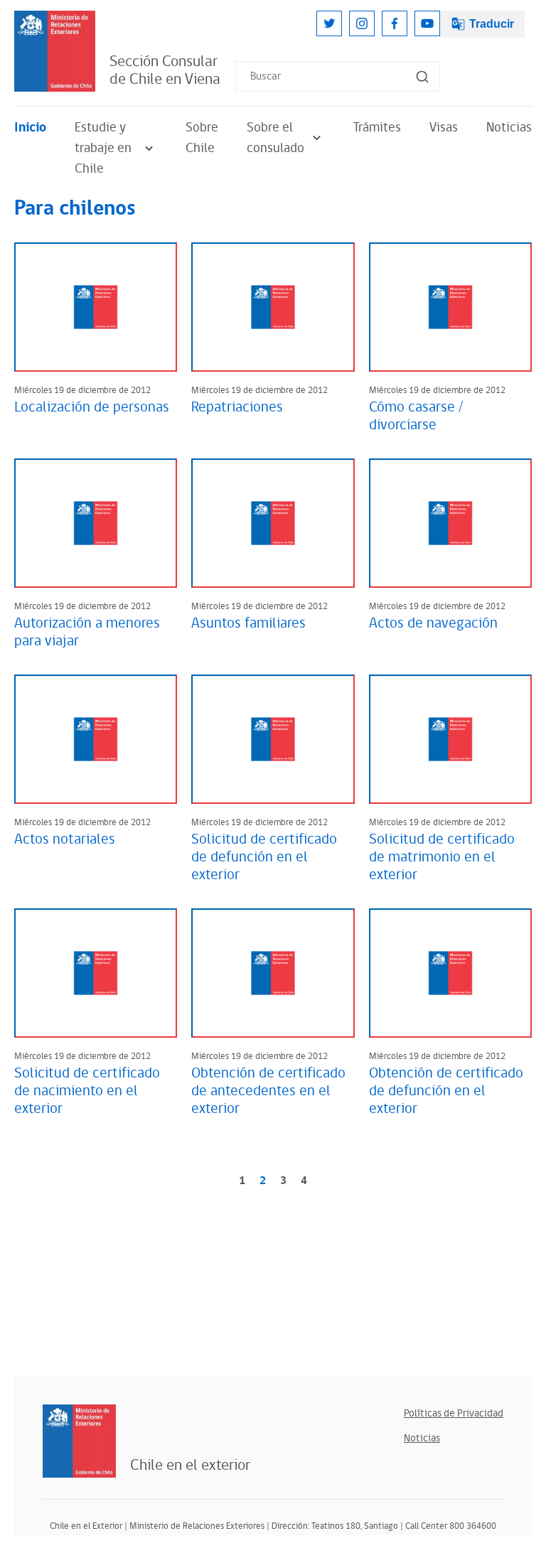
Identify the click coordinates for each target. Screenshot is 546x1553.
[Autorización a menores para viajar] (95, 523)
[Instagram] (362, 23)
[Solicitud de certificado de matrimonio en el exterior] (450, 739)
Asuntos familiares (248, 623)
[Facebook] (394, 23)
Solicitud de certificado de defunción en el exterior (264, 857)
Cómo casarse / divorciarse (416, 416)
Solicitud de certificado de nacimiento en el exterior (87, 1091)
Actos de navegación (433, 623)
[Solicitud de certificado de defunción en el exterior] (272, 739)
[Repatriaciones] (272, 307)
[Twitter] (329, 23)
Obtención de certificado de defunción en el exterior (446, 1091)
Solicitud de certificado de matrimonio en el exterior (442, 857)
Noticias (509, 127)
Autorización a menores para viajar (87, 632)
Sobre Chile (202, 138)
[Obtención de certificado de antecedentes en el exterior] (272, 973)
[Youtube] (427, 23)
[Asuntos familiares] (272, 523)
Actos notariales (64, 839)
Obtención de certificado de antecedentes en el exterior (268, 1091)
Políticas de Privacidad (453, 1413)
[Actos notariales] (95, 739)
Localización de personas (91, 407)
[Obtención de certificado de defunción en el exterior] (450, 973)
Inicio (30, 127)
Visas (443, 127)
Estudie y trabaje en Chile (103, 148)
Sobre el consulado (275, 138)
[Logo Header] (54, 51)
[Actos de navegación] (450, 523)
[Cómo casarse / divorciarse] (450, 307)
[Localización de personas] (95, 307)
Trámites (377, 127)
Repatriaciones (237, 407)
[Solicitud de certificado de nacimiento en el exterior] (95, 973)
